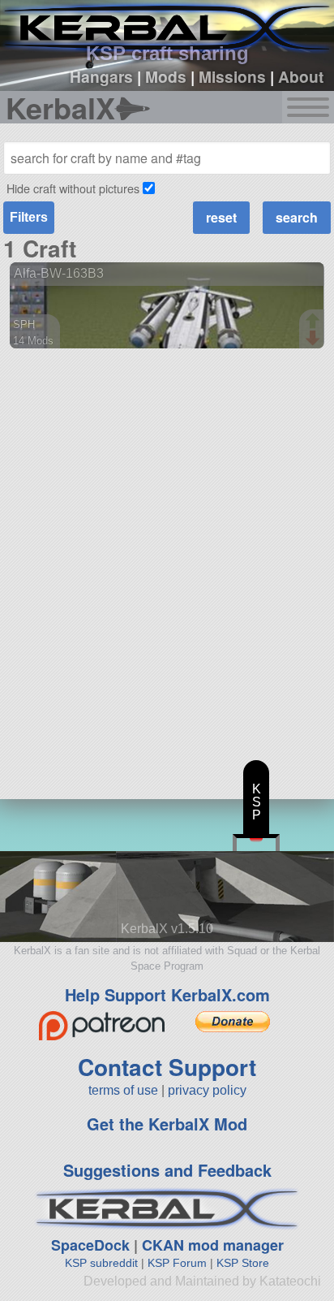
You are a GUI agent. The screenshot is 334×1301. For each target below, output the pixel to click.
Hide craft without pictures (72, 188)
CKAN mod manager (213, 1245)
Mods (165, 76)
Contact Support (167, 1066)
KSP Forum (177, 1262)
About (300, 76)
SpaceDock (90, 1245)
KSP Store (242, 1262)
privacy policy (207, 1090)
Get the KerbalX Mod (167, 1123)
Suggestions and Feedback (167, 1170)
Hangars (101, 76)
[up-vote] (314, 322)
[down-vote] (314, 339)
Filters (29, 217)
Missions (232, 76)
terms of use (123, 1090)
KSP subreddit (101, 1262)
